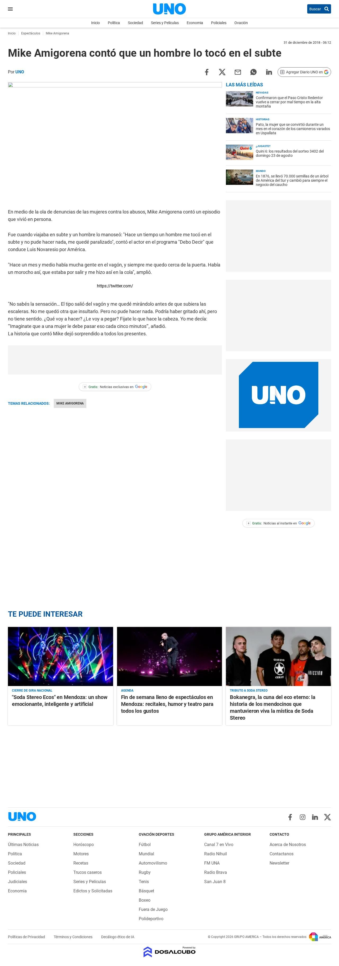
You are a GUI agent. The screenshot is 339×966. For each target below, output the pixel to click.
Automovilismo (153, 863)
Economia (195, 23)
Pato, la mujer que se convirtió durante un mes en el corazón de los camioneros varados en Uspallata (293, 128)
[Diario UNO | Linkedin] (315, 817)
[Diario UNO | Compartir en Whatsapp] (253, 71)
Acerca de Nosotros (288, 844)
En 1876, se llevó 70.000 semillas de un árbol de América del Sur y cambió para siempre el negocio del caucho (292, 180)
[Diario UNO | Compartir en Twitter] (222, 71)
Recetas (80, 863)
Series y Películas (165, 23)
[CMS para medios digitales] (170, 952)
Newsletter (279, 863)
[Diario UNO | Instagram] (302, 817)
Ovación (241, 23)
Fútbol (145, 844)
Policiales (218, 23)
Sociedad (135, 23)
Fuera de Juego (153, 909)
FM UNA (212, 863)
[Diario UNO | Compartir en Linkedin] (269, 71)
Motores (81, 853)
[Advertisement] (115, 360)
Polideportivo (151, 918)
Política (114, 23)
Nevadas (262, 92)
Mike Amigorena (70, 403)
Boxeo (144, 900)
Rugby (145, 872)
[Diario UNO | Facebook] (290, 817)
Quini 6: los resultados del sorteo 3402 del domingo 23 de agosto (290, 153)
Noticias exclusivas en (109, 387)
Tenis (144, 881)
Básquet (146, 890)
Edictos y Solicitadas (92, 890)
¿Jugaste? (263, 146)
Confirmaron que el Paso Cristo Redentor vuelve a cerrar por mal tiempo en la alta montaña (289, 102)
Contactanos (281, 853)
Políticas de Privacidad (27, 937)
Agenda (127, 690)
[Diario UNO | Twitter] (327, 817)
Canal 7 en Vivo (218, 844)
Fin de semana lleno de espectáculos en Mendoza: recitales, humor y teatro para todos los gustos (167, 704)
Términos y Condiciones (73, 937)
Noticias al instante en (272, 523)
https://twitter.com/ (115, 285)
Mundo (261, 171)
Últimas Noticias (23, 844)
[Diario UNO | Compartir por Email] (238, 71)
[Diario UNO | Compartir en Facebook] (206, 71)
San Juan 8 (215, 881)
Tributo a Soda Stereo (248, 690)
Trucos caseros (87, 872)
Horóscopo (83, 844)
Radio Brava (215, 872)
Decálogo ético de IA (117, 937)
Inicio (95, 23)
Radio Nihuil (215, 853)
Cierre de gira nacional (32, 690)
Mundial (146, 853)
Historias (262, 119)
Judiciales (17, 881)
